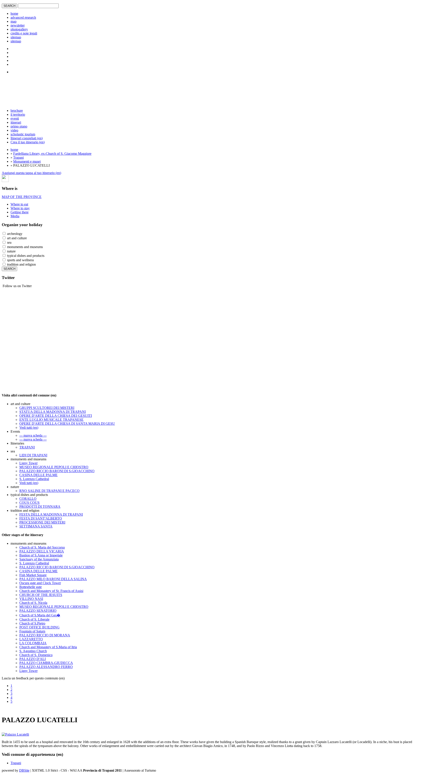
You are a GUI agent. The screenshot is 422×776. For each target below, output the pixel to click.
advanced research (23, 17)
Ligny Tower (28, 463)
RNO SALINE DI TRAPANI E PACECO (49, 491)
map (13, 21)
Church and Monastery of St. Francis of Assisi (51, 591)
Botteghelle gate (30, 587)
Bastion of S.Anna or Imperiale (41, 555)
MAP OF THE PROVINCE (22, 197)
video (14, 130)
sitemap (16, 37)
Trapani (18, 157)
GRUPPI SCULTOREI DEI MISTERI (46, 408)
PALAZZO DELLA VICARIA (41, 551)
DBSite (24, 770)
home (14, 13)
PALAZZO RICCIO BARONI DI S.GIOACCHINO (57, 471)
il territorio (18, 114)
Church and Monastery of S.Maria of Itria (48, 647)
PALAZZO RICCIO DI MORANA (44, 635)
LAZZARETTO (31, 639)
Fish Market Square (33, 575)
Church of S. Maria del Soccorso (42, 547)
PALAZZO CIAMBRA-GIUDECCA (46, 663)
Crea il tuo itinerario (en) (28, 142)
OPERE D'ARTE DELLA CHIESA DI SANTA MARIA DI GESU (67, 423)
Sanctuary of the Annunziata (39, 559)
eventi (15, 118)
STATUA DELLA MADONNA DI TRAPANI (52, 412)
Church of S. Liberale (34, 619)
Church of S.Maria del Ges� (39, 615)
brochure (17, 110)
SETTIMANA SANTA (36, 526)
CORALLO (27, 499)
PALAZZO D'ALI (32, 659)
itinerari (16, 122)
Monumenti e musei (27, 161)
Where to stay (20, 208)
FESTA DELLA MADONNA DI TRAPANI (51, 514)
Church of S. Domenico (36, 655)
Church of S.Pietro (32, 623)
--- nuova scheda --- (33, 435)
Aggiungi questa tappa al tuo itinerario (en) (31, 173)
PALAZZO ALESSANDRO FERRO (46, 667)
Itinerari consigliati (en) (27, 138)
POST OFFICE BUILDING (39, 627)
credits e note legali (24, 33)
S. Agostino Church (33, 651)
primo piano (19, 126)
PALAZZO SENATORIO (37, 610)
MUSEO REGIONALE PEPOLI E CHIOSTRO (53, 467)
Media (15, 216)
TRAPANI (27, 447)
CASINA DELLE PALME (38, 475)
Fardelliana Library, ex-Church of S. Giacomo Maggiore (52, 153)
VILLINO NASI (31, 599)
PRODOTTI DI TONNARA (39, 506)
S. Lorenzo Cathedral (34, 479)
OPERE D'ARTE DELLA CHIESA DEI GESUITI (55, 416)
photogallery (19, 29)
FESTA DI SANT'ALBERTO (40, 518)
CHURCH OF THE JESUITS (40, 595)
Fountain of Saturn (32, 631)
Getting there (20, 212)
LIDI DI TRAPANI (33, 455)
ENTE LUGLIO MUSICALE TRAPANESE (51, 419)
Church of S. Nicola (33, 603)
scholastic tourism (23, 134)
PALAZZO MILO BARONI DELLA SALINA (53, 579)
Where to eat (19, 204)
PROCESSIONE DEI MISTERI (42, 522)
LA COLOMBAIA (33, 643)
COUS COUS (29, 502)
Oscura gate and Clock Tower (40, 583)
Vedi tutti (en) (28, 427)
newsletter (18, 25)
